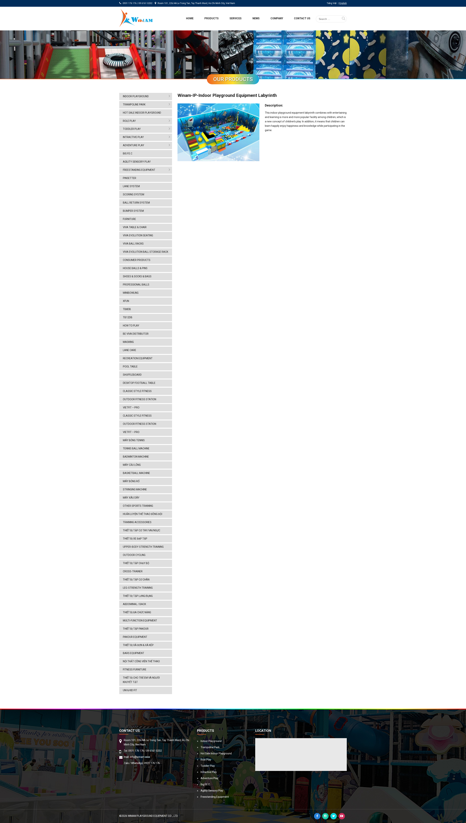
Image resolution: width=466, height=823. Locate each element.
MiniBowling (131, 292)
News (256, 18)
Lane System (131, 186)
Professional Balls (136, 284)
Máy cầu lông (132, 464)
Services (236, 18)
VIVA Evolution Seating (138, 235)
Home (189, 18)
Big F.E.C (127, 153)
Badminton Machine (136, 456)
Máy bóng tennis (134, 440)
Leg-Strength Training (138, 587)
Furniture (129, 219)
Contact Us (302, 18)
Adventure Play (133, 145)
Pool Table (130, 366)
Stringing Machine (135, 489)
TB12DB (127, 317)
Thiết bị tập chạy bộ (136, 563)
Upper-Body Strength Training (143, 546)
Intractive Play (133, 137)
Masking (128, 341)
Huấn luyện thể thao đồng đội (142, 514)
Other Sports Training (138, 505)
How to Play (131, 325)
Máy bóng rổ (131, 481)
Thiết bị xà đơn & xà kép (138, 645)
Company (276, 18)
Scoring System (133, 194)
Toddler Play (132, 128)
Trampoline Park (134, 104)
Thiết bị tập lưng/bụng (138, 595)
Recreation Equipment (138, 358)
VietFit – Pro (131, 407)
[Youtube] (342, 816)
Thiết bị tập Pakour (136, 628)
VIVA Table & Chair (135, 227)
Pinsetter (129, 178)
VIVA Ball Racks (133, 243)
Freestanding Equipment (139, 169)
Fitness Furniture (134, 669)
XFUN (126, 301)
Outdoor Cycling (134, 555)
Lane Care (129, 350)
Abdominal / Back (134, 604)
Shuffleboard (132, 374)
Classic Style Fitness (137, 391)
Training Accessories (137, 522)
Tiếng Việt (332, 3)
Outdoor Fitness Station (139, 399)
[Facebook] (317, 816)
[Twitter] (333, 816)
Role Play (129, 120)
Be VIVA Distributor (136, 333)
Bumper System (133, 210)
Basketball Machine (136, 473)
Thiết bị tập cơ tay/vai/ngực (141, 530)
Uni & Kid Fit (130, 690)
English (343, 3)
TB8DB (127, 309)
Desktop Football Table (139, 382)
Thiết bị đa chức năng (137, 612)
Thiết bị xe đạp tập (135, 538)
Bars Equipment (133, 653)
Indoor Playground (136, 96)
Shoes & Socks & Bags (137, 276)
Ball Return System (136, 202)
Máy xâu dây (131, 497)
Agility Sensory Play (137, 161)
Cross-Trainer (133, 571)
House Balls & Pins (135, 268)
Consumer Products (136, 260)
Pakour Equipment (135, 636)
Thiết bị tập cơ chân (136, 579)
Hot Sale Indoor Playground (142, 112)
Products (211, 18)
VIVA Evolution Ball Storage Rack (145, 251)
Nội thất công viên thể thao (141, 661)
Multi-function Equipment (140, 620)
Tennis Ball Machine (136, 448)
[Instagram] (325, 816)
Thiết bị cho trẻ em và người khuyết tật (141, 680)
